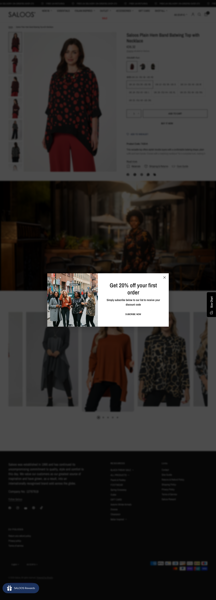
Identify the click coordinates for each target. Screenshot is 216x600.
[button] (133, 314)
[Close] (164, 277)
